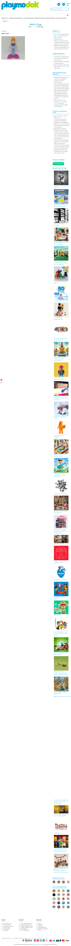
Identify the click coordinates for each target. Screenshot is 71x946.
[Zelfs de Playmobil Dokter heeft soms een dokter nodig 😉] (61, 809)
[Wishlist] (58, 4)
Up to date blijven (57, 615)
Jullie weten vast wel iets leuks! (60, 493)
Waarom (39, 923)
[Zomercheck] (61, 825)
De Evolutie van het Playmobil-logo (61, 300)
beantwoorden (65, 66)
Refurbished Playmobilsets (26, 924)
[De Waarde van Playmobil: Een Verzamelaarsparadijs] (61, 329)
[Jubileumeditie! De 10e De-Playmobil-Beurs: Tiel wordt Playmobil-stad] (61, 465)
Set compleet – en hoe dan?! (60, 579)
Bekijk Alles (4, 18)
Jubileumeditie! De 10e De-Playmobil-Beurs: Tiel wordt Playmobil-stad (59, 475)
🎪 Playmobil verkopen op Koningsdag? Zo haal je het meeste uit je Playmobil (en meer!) (61, 870)
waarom (55, 103)
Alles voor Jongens (7, 924)
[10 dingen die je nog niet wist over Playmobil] (61, 178)
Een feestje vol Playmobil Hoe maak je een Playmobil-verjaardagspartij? (60, 359)
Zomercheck (56, 833)
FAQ (41, 938)
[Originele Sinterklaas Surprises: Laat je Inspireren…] (61, 503)
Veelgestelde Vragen (42, 927)
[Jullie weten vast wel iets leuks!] (61, 485)
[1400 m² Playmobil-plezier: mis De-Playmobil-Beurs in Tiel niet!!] (61, 196)
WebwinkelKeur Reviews (37, 944)
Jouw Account (40, 926)
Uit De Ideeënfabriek (25, 930)
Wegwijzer (40, 924)
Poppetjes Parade (49, 18)
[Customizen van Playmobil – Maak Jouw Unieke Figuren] (61, 234)
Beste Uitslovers (24, 928)
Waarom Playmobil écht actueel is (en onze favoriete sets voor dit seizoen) (61, 633)
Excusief (64, 18)
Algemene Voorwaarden (43, 928)
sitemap (63, 100)
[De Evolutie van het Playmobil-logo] (61, 292)
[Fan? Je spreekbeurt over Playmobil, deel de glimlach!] (61, 369)
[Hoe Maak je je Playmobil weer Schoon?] (61, 409)
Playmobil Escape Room (59, 543)
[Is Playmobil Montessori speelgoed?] (61, 427)
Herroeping (37, 938)
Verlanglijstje (5, 930)
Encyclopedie (45, 938)
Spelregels (25, 938)
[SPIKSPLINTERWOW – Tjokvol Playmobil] (61, 589)
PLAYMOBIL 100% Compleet (15, 18)
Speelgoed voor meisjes (8, 926)
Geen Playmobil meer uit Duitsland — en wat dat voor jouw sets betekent (61, 398)
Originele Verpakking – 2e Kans (27, 926)
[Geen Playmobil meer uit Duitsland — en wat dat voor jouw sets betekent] (61, 388)
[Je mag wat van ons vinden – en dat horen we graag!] (61, 446)
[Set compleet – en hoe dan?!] (61, 572)
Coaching (57, 18)
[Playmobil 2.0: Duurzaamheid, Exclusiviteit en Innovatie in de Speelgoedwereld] (61, 522)
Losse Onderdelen (28, 18)
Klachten (32, 938)
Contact (4, 21)
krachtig (57, 36)
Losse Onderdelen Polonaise (26, 923)
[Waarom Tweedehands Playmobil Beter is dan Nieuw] (61, 644)
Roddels (60, 101)
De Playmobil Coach (7, 923)
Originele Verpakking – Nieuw (26, 927)
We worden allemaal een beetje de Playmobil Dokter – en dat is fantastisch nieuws (61, 801)
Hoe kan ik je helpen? (58, 163)
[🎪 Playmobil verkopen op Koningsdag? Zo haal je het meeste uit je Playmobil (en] (61, 861)
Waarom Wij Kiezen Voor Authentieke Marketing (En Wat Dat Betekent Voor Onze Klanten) (61, 673)
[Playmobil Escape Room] (61, 539)
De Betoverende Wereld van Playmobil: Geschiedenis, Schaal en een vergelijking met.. (61, 263)
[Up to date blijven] (61, 607)
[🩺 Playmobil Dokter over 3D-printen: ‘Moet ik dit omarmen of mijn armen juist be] (61, 841)
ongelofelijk (59, 40)
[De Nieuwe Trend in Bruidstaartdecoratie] (61, 309)
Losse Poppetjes (6, 927)
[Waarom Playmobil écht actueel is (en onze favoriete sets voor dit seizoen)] (61, 624)
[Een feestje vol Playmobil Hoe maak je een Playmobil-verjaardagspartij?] (61, 349)
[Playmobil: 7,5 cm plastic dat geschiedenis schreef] (61, 553)
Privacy (29, 938)
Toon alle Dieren (6, 928)
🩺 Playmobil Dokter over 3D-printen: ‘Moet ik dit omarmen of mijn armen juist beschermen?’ (60, 850)
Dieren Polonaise (39, 18)
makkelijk (58, 34)
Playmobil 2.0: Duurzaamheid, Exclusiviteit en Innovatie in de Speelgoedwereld (60, 531)
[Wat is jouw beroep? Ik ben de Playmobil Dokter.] (61, 684)
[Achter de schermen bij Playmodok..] (61, 215)
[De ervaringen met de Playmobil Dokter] (61, 273)
